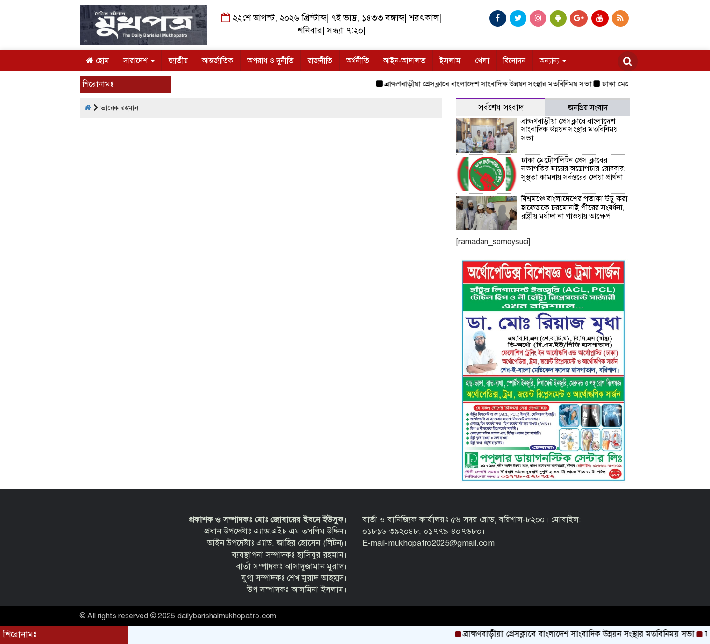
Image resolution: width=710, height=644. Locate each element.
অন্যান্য (550, 61)
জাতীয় (178, 61)
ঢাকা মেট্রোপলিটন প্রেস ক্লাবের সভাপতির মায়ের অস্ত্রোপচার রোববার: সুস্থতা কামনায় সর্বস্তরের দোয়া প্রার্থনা (573, 168)
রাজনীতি (320, 61)
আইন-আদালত (404, 61)
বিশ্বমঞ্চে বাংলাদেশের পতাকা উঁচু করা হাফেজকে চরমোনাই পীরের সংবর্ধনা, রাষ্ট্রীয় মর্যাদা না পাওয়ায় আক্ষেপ (574, 207)
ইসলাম (450, 61)
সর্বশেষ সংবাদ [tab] (500, 107)
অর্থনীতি (357, 61)
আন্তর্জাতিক (217, 61)
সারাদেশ (136, 61)
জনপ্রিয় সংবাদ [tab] (588, 107)
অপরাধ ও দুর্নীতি (270, 61)
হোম (101, 61)
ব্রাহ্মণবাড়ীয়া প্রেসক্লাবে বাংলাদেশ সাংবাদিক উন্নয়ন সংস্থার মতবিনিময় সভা (474, 84)
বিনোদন (514, 61)
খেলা (482, 61)
